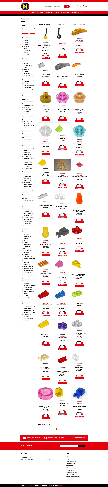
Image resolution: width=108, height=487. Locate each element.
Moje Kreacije (68, 478)
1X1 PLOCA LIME (79, 303)
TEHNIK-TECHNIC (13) (28, 256)
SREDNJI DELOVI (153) (28, 178)
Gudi (59, 12)
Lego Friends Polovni (70, 459)
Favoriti (79, 6)
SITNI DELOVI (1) (27, 254)
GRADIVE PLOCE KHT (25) (28, 268)
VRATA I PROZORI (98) (28, 65)
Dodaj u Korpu (45, 57)
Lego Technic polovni (70, 474)
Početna (33, 12)
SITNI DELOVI (45, 44)
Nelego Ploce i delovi (70, 480)
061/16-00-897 (70, 1)
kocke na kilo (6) (27, 207)
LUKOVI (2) (26, 240)
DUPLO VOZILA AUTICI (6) (29, 125)
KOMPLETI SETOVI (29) (28, 105)
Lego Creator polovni (70, 467)
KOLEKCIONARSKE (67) (28, 61)
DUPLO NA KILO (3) (27, 127)
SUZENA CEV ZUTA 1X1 (45, 244)
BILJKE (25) (26, 242)
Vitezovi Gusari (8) (28, 225)
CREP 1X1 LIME (62, 138)
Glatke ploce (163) (28, 289)
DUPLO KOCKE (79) (27, 132)
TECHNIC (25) (26, 54)
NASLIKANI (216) (27, 182)
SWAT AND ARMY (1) (27, 223)
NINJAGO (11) (26, 293)
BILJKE (62, 175)
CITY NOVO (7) (26, 316)
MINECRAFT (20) (27, 209)
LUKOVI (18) (26, 174)
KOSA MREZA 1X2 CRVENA (45, 305)
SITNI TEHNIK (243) (27, 186)
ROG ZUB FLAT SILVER (62, 76)
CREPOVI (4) (26, 232)
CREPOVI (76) (26, 69)
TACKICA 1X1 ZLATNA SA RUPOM (79, 110)
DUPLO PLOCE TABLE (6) (28, 134)
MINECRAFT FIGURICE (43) (29, 213)
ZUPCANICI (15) (26, 193)
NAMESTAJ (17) (26, 262)
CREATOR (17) (26, 150)
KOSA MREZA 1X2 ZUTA (45, 334)
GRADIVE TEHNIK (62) (28, 184)
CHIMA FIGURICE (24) (28, 96)
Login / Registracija (81, 1)
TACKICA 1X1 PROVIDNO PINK (62, 109)
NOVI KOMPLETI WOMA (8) (29, 279)
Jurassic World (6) (28, 287)
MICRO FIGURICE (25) (28, 215)
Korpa (85, 6)
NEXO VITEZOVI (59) (27, 283)
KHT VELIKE (41, 12)
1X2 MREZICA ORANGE (45, 273)
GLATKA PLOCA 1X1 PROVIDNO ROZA (45, 407)
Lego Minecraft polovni (70, 468)
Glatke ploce (79, 175)
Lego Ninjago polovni (70, 463)
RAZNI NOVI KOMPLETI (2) (29, 310)
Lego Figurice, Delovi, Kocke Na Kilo (73, 476)
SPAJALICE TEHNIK (45, 72)
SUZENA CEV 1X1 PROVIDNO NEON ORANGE (79, 211)
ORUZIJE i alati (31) (27, 236)
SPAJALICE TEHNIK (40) (28, 190)
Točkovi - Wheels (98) (28, 115)
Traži (28, 33)
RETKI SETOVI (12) (27, 50)
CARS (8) (25, 227)
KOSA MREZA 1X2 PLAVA (62, 305)
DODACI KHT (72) (27, 264)
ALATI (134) (26, 83)
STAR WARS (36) (27, 143)
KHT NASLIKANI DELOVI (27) (29, 291)
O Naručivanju (74, 12)
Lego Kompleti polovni (70, 456)
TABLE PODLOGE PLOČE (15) (29, 312)
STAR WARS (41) (27, 44)
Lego (37, 12)
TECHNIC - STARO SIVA (45, 74)
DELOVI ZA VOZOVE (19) (28, 318)
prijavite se (81, 446)
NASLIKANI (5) (26, 252)
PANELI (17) (26, 320)
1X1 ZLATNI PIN (45, 109)
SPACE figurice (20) (28, 162)
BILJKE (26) (26, 71)
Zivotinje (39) (26, 107)
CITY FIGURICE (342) (27, 109)
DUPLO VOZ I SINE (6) (28, 139)
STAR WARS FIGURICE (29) (29, 91)
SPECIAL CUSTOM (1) (28, 211)
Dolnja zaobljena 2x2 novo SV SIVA (79, 334)
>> (68, 429)
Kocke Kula (31, 485)
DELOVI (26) (26, 113)
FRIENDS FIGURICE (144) (28, 89)
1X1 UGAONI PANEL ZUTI (62, 403)
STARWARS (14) (27, 297)
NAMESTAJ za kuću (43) (28, 202)
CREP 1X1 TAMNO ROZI (62, 274)
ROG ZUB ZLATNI (79, 42)
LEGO (45, 456)
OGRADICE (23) (26, 67)
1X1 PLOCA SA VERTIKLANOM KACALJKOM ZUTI (79, 275)
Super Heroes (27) (27, 146)
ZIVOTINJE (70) (26, 63)
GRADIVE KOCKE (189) (28, 152)
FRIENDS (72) (26, 42)
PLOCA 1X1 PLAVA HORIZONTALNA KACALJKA (79, 405)
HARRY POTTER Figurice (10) (29, 274)
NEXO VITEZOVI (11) (27, 156)
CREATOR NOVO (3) (27, 308)
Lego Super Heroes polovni (71, 472)
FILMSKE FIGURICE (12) (28, 221)
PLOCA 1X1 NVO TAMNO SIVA (62, 245)
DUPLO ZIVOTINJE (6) (28, 121)
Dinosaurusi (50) (27, 111)
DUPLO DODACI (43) (27, 129)
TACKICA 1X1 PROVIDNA (45, 143)
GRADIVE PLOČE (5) (27, 244)
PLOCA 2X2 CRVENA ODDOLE (79, 240)
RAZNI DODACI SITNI (62, 43)
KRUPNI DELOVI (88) (27, 180)
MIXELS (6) (26, 204)
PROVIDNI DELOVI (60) (28, 172)
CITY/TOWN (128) (27, 40)
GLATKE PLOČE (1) (27, 250)
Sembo (55, 12)
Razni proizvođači (65, 12)
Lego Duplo (47, 12)
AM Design (60, 485)
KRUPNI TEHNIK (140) (28, 188)
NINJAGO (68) (26, 46)
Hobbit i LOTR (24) (27, 141)
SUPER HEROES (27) (27, 52)
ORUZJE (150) (26, 81)
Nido (52, 12)
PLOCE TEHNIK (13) (27, 195)
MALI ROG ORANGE (79, 74)
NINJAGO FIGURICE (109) (28, 94)
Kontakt (80, 12)
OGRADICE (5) (26, 234)
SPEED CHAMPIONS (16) (28, 270)
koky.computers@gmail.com (29, 459)
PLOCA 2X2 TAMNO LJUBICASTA (62, 338)
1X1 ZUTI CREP (45, 172)
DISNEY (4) (26, 304)
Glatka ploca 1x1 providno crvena (79, 177)
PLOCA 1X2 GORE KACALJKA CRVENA (62, 372)
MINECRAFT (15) (27, 299)
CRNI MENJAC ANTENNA (62, 45)
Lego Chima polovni (70, 465)
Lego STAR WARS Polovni (71, 461)
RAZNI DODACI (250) (27, 87)
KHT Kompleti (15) (27, 56)
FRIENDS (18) (26, 295)
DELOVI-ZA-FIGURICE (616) (29, 85)
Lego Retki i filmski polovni (71, 470)
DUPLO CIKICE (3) (27, 123)
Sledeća (64, 429)
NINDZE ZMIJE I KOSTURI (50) (29, 148)
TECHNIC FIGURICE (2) (28, 276)
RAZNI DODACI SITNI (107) (28, 200)
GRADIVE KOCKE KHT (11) (28, 266)
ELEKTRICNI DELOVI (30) (28, 217)
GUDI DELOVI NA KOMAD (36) (29, 285)
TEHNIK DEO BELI (79, 367)
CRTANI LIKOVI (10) (27, 219)
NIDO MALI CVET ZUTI (62, 176)
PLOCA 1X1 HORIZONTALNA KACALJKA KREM (45, 368)
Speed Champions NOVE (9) (29, 306)
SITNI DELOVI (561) (27, 176)
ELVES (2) (25, 59)
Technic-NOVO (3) (27, 314)
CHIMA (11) (25, 48)
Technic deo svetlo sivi (45, 205)
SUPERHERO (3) (27, 302)
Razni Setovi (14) (27, 154)
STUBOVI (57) (26, 166)
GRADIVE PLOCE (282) (28, 164)
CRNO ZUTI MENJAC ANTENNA (45, 45)
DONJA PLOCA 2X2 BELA (62, 206)
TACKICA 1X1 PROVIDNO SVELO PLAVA (79, 143)
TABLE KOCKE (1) (27, 73)
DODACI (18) (26, 238)
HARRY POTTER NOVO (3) (28, 322)
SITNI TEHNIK (79, 365)
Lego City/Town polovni (71, 457)
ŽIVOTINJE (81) (26, 230)
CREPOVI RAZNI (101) (27, 272)
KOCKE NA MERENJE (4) (28, 75)
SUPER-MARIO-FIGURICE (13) (29, 281)
